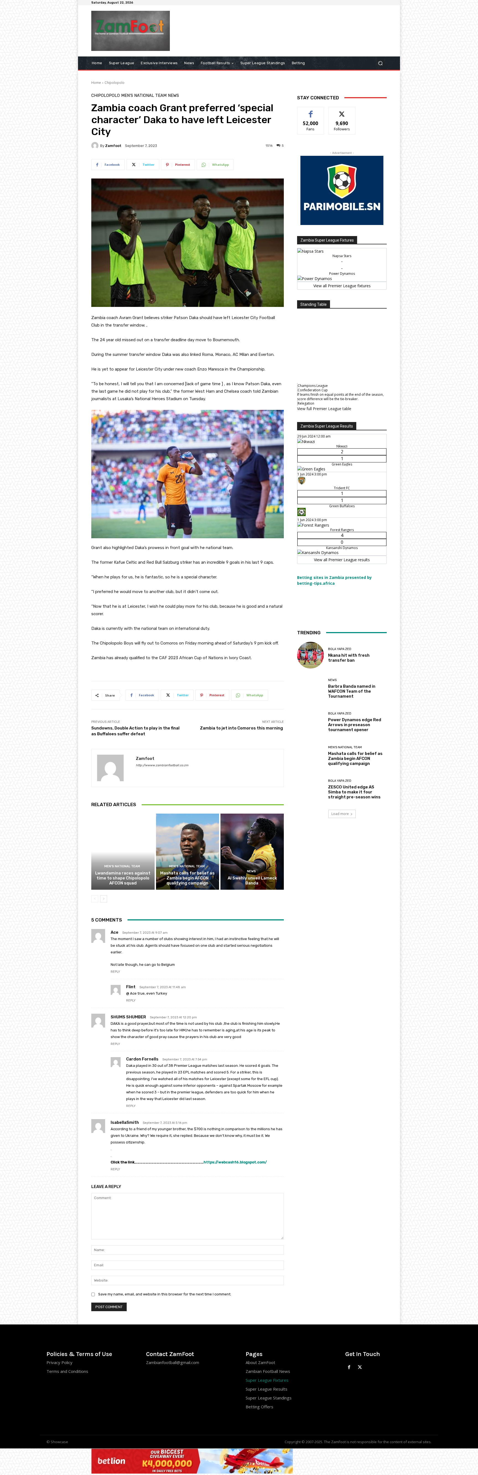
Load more (340, 813)
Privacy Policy (59, 1362)
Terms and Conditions (67, 1371)
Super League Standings (269, 1398)
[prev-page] (94, 898)
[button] (380, 62)
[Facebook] (349, 1367)
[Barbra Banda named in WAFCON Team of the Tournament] (310, 688)
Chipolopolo (114, 82)
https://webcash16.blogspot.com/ (235, 1162)
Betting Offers (259, 1406)
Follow (342, 111)
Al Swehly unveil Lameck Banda (252, 881)
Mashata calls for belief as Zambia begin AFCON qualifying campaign (187, 878)
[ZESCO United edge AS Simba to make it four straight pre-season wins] (310, 789)
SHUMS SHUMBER (128, 1017)
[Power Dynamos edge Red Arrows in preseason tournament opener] (310, 722)
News (173, 96)
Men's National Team (144, 96)
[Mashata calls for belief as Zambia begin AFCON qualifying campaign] (187, 851)
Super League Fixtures (267, 1380)
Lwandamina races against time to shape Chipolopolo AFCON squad (122, 878)
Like (311, 111)
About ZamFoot (260, 1362)
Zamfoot (113, 146)
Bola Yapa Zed (339, 649)
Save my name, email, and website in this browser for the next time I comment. (164, 1294)
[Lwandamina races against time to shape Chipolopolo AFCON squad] (123, 851)
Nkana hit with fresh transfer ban (349, 658)
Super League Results (266, 1389)
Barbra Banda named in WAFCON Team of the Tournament (351, 691)
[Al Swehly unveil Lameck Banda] (252, 851)
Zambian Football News (268, 1371)
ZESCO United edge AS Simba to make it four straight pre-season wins (354, 792)
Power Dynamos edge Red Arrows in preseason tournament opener (354, 724)
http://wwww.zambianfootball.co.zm (162, 765)
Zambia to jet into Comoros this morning (242, 728)
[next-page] (103, 898)
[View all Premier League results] (342, 425)
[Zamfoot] (95, 145)
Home (96, 82)
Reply (115, 972)
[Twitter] (360, 1367)
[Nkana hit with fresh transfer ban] (310, 655)
